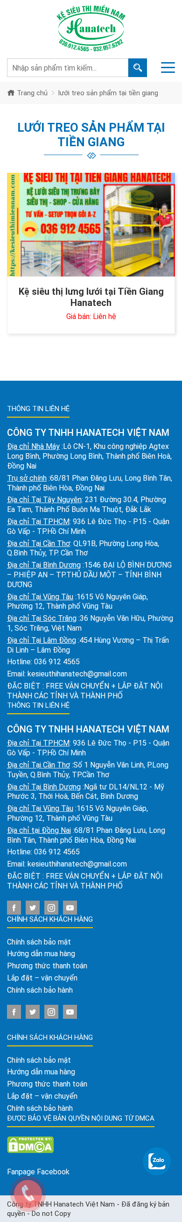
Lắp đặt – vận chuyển (42, 977)
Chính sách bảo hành (40, 990)
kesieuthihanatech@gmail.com (77, 673)
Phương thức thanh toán (47, 965)
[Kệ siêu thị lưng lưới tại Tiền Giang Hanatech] (91, 225)
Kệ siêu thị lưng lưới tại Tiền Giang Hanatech (91, 297)
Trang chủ (31, 93)
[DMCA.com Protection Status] (30, 1144)
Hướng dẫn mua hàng (41, 953)
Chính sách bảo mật (39, 942)
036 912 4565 (57, 661)
